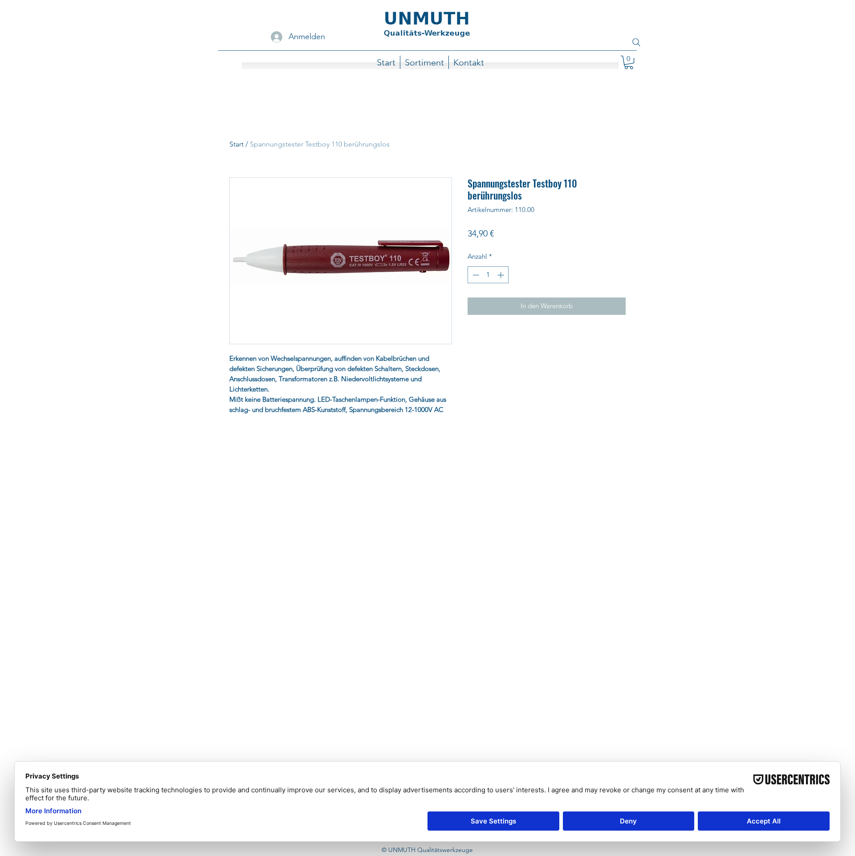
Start (236, 144)
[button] (629, 62)
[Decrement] (475, 275)
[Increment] (502, 275)
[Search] (636, 42)
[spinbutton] (488, 275)
